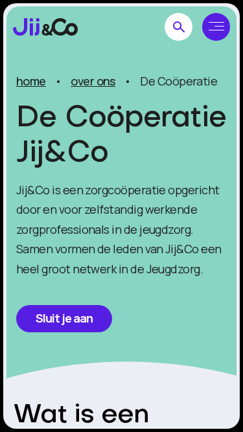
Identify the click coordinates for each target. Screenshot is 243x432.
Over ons (93, 81)
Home (31, 81)
